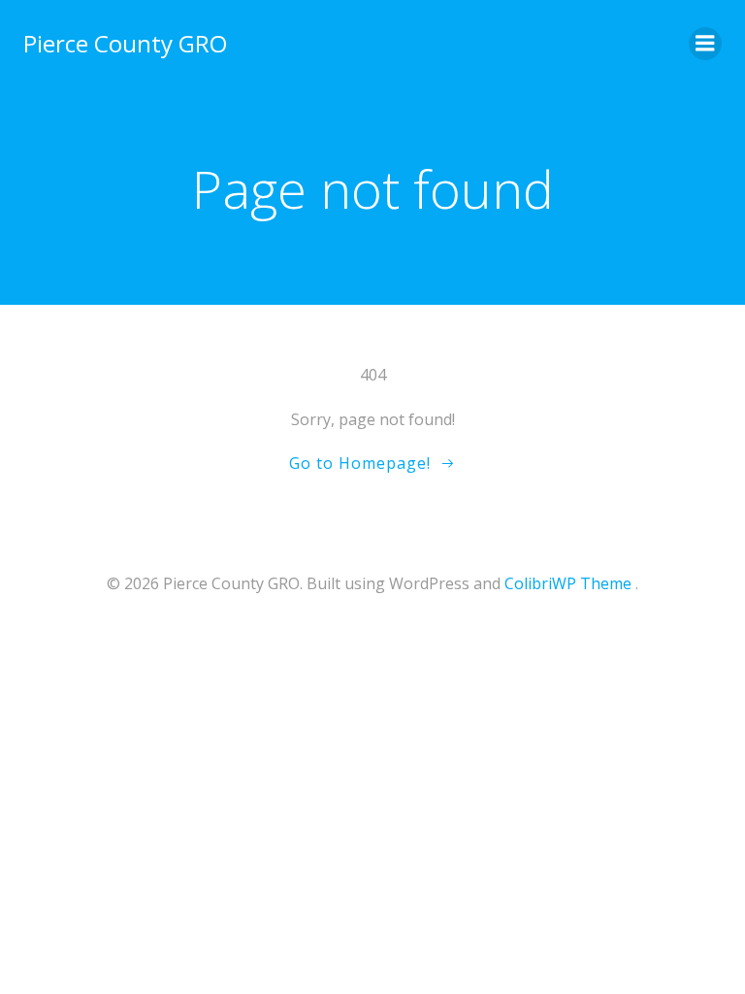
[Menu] (705, 43)
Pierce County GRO (125, 43)
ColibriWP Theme (568, 583)
